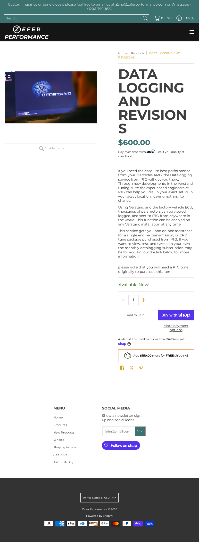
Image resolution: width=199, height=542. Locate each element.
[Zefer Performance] (27, 32)
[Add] (144, 300)
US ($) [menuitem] (190, 18)
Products (138, 53)
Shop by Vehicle (64, 447)
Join (140, 431)
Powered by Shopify (99, 515)
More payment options (176, 328)
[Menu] (191, 32)
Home (122, 53)
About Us (60, 455)
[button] (122, 367)
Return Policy (63, 462)
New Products (64, 432)
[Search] (145, 18)
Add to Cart (135, 315)
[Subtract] (123, 300)
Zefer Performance (94, 509)
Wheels (58, 440)
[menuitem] (162, 18)
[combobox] (72, 18)
